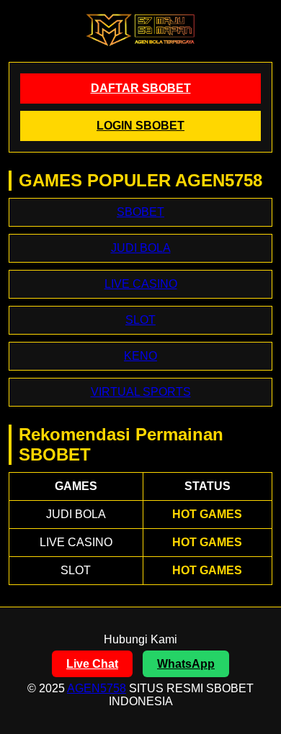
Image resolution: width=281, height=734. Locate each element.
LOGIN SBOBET (140, 125)
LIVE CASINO (140, 284)
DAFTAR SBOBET (141, 88)
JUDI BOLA (141, 248)
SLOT (140, 320)
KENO (140, 356)
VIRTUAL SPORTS (141, 392)
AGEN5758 (96, 688)
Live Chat (92, 664)
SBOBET (140, 212)
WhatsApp (186, 664)
